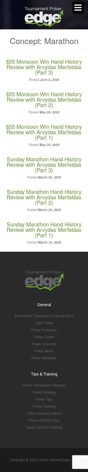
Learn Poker (44, 323)
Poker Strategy (44, 392)
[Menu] (78, 8)
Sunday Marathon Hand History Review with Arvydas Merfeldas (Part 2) (44, 197)
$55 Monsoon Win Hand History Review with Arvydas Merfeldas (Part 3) (44, 66)
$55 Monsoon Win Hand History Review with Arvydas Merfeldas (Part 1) (44, 131)
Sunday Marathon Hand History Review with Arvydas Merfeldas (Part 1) (44, 229)
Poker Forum (44, 337)
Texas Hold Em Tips (44, 420)
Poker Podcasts (44, 330)
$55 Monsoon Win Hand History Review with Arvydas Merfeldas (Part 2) (44, 99)
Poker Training (44, 406)
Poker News (44, 351)
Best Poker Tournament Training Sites (44, 316)
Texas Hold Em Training (44, 427)
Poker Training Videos (44, 413)
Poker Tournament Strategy (44, 385)
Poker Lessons (44, 344)
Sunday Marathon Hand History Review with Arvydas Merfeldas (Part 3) (44, 164)
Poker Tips (44, 399)
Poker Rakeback (44, 358)
